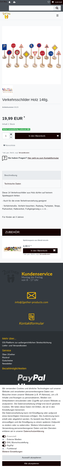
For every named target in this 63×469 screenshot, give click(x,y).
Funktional (12, 448)
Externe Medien (14, 439)
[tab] (31, 175)
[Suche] (57, 8)
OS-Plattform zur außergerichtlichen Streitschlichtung (26, 342)
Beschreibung (10, 175)
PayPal (10, 445)
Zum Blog (3, 1)
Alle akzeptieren (31, 463)
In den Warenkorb (37, 136)
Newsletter (7, 363)
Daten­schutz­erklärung (34, 431)
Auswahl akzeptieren (31, 457)
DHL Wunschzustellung (17, 442)
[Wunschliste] (49, 2)
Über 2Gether (8, 354)
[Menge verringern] (11, 137)
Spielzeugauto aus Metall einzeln (35, 240)
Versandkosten (23, 153)
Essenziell (11, 436)
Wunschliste (10, 145)
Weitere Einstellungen (12, 451)
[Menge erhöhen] (11, 134)
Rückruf (5, 357)
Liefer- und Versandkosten (14, 345)
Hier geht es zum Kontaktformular (43, 158)
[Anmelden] (10, 2)
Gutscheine (7, 360)
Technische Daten (12, 184)
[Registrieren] (14, 2)
